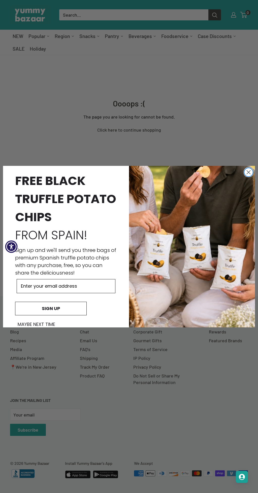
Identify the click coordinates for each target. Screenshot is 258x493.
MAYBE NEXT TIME (36, 324)
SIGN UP (51, 308)
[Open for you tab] (242, 477)
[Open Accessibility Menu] (11, 246)
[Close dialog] (248, 172)
